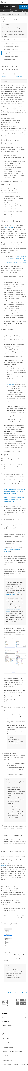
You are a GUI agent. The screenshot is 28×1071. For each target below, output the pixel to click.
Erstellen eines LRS (21, 256)
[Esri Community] (17, 1003)
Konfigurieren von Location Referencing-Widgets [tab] (13, 35)
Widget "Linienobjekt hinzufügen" (12, 40)
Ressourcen (14, 6)
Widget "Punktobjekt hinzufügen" (12, 43)
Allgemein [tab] (6, 24)
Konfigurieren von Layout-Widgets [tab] (13, 31)
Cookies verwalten (7, 1060)
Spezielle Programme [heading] (7, 1025)
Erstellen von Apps (17, 10)
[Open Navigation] (26, 2)
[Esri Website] (4, 2)
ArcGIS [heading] (3, 1010)
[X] (21, 1000)
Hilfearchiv (19, 76)
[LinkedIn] (24, 1000)
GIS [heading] (2, 1017)
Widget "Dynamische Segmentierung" (13, 46)
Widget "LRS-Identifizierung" (11, 49)
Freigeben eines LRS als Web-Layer (16, 258)
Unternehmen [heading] (5, 1021)
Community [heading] (4, 1013)
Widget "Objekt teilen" (9, 59)
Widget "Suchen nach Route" (11, 56)
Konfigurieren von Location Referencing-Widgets (12, 20)
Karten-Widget (9, 227)
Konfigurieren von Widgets (8, 18)
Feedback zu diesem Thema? (18, 993)
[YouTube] (24, 1003)
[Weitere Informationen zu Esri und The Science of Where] (5, 1003)
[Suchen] (22, 2)
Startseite (4, 10)
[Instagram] (21, 1003)
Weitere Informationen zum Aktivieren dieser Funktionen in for (14, 491)
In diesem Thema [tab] (8, 81)
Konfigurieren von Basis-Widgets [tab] (12, 28)
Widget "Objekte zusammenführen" (13, 53)
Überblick (6, 6)
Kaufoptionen (23, 6)
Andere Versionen (7, 76)
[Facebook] (17, 1000)
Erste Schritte (11, 10)
